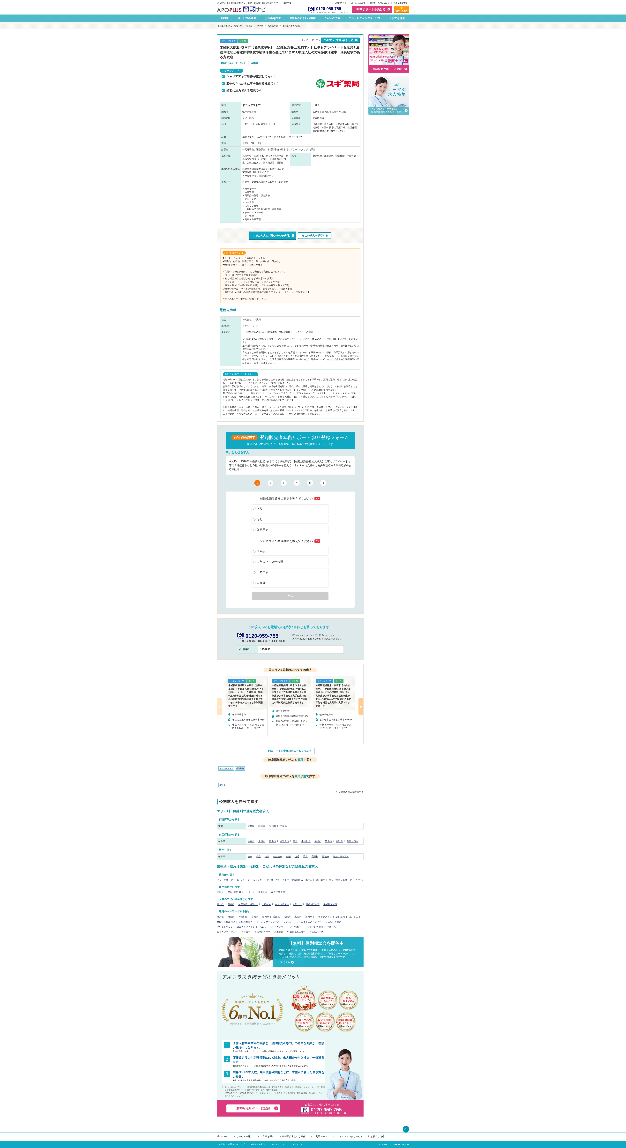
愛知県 (272, 826)
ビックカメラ (276, 926)
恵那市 (339, 841)
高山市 (272, 841)
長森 (258, 856)
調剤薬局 (240, 768)
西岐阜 (325, 856)
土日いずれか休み (226, 921)
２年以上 (262, 551)
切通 (297, 856)
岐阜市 (260, 26)
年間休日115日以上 (248, 904)
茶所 (267, 856)
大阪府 (287, 916)
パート (250, 892)
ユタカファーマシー (227, 932)
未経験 (261, 583)
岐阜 (250, 856)
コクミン (287, 921)
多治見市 (284, 841)
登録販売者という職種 (303, 18)
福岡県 (308, 916)
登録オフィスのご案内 (379, 3)
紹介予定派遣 (278, 892)
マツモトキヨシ (225, 926)
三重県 (283, 826)
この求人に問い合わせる (339, 40)
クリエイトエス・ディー (308, 921)
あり (260, 508)
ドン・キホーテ (295, 926)
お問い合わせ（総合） (237, 1144)
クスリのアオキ (262, 932)
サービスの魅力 (247, 18)
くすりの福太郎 (315, 926)
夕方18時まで (282, 904)
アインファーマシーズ (268, 921)
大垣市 (261, 841)
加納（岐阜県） (341, 856)
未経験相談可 (330, 904)
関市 (295, 841)
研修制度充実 (313, 904)
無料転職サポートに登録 (253, 1108)
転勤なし (297, 904)
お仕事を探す (273, 18)
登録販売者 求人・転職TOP (230, 26)
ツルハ (262, 926)
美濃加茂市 (352, 841)
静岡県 (261, 826)
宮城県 (254, 916)
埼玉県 (231, 916)
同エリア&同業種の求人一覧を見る (288, 750)
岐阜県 (249, 26)
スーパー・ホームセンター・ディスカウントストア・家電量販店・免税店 (274, 880)
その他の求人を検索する (351, 792)
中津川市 (306, 841)
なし (260, 519)
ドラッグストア (226, 768)
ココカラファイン (246, 926)
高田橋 (315, 856)
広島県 (297, 916)
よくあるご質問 (358, 3)
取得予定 (262, 529)
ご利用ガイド (341, 3)
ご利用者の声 (332, 18)
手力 (305, 856)
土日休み (266, 904)
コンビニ (353, 916)
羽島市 (328, 841)
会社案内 (221, 1144)
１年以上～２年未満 (270, 561)
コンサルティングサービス (364, 18)
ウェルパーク (316, 932)
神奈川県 (242, 916)
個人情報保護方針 (258, 1144)
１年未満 (262, 572)
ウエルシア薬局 (333, 921)
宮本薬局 (278, 932)
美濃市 (317, 841)
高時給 (231, 904)
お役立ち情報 (397, 18)
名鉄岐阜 (277, 856)
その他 (359, 880)
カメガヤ (245, 932)
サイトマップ (296, 1144)
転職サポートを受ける (371, 9)
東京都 (220, 916)
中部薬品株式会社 (296, 932)
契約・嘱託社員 (236, 892)
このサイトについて (278, 1144)
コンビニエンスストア (340, 880)
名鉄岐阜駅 (273, 26)
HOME (225, 18)
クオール (331, 926)
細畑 (288, 856)
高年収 (220, 904)
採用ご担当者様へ (401, 3)
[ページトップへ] (406, 1129)
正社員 (222, 785)
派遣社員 (262, 892)
